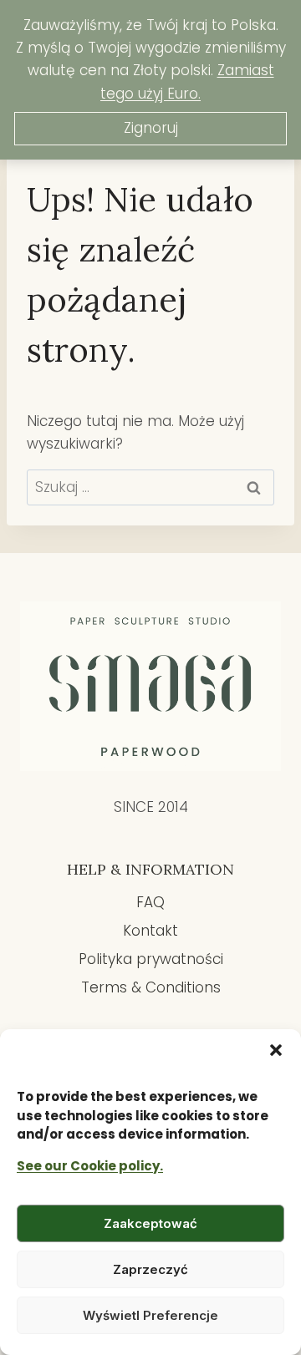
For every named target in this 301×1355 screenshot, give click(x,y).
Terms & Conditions (151, 987)
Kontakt (150, 931)
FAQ (150, 902)
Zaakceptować (150, 1223)
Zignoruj (151, 128)
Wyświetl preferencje (150, 1315)
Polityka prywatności (151, 959)
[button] (276, 1050)
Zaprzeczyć (150, 1269)
